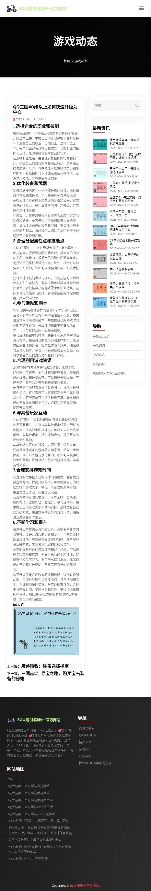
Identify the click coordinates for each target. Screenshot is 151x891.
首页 (67, 61)
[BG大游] (44, 8)
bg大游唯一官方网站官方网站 (29, 786)
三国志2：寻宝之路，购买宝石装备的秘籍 (45, 676)
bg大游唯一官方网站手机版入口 (30, 793)
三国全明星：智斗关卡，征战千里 (123, 213)
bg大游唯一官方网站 (84, 886)
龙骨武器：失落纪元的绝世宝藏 (124, 256)
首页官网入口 (88, 728)
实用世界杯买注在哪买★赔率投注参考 (35, 840)
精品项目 (99, 346)
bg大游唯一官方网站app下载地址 (31, 814)
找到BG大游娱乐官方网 (109, 373)
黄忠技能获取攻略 (121, 269)
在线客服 (99, 364)
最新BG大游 (101, 337)
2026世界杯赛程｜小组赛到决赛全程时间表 (38, 821)
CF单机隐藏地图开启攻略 (125, 242)
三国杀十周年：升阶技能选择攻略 (124, 170)
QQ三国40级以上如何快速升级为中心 (124, 228)
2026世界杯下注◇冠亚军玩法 (29, 859)
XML (11, 779)
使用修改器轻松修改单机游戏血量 (124, 141)
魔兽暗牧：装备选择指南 (45, 666)
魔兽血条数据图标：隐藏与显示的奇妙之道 (124, 299)
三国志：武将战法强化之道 (124, 184)
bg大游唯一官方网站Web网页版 (30, 807)
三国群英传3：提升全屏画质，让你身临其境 (125, 156)
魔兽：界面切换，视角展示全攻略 (124, 285)
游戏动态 (99, 355)
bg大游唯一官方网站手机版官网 (30, 800)
